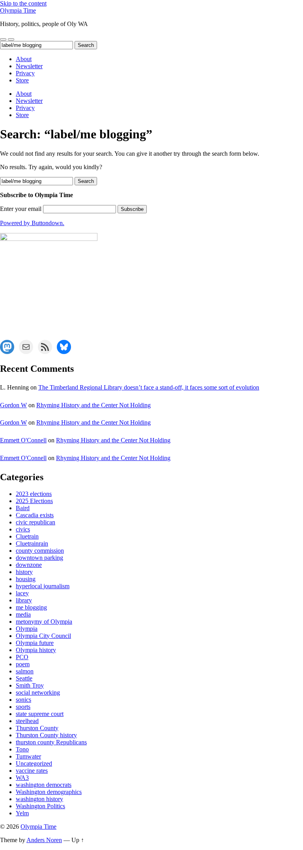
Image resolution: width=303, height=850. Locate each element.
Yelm (22, 813)
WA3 (22, 777)
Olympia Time (18, 10)
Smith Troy (30, 685)
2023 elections (34, 493)
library (24, 600)
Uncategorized (34, 763)
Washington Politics (40, 806)
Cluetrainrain (32, 543)
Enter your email (20, 208)
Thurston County (37, 728)
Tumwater (28, 756)
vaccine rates (32, 770)
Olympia (26, 628)
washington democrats (43, 784)
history (24, 572)
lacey (22, 593)
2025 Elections (34, 501)
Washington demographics (49, 791)
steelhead (27, 721)
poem (23, 664)
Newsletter (29, 66)
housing (26, 579)
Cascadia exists (35, 515)
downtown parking (39, 557)
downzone (29, 564)
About (24, 59)
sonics (23, 699)
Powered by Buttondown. (32, 223)
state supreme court (40, 713)
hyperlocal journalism (42, 586)
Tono (22, 749)
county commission (40, 550)
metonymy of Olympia (44, 621)
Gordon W (13, 405)
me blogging (31, 607)
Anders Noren (44, 840)
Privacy (25, 73)
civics (23, 529)
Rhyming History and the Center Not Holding (93, 405)
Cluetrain (27, 536)
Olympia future (35, 642)
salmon (25, 671)
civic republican (35, 522)
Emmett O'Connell (23, 440)
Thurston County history (46, 735)
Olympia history (36, 650)
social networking (38, 692)
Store (22, 80)
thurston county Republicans (51, 742)
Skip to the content (23, 3)
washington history (39, 799)
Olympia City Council (43, 635)
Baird (23, 508)
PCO (22, 657)
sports (23, 706)
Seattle (24, 678)
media (23, 614)
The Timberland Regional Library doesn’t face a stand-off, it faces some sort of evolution (148, 387)
